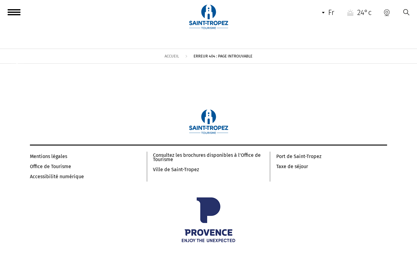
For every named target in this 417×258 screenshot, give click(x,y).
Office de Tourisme (50, 166)
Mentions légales (48, 156)
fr (331, 12)
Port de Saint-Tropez (298, 156)
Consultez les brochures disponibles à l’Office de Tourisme (207, 157)
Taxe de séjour (292, 166)
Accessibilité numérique (57, 177)
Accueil (172, 56)
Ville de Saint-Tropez (176, 170)
